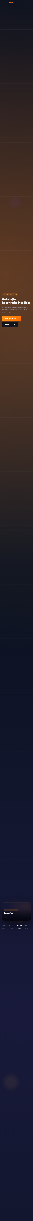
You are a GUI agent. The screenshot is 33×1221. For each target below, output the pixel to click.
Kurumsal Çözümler (10, 321)
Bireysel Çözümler (10, 327)
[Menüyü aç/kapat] (30, 2)
